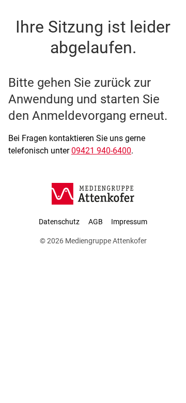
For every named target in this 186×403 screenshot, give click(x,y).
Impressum (129, 222)
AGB (95, 222)
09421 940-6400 (101, 151)
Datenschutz (59, 222)
